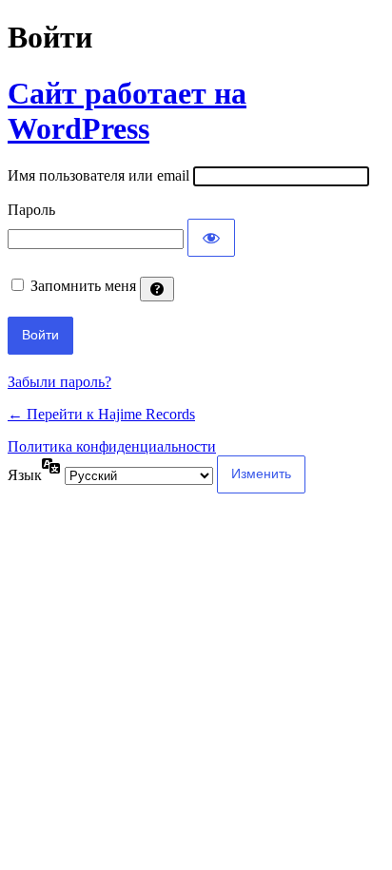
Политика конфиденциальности (112, 446)
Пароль (31, 210)
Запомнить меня (83, 286)
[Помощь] (157, 289)
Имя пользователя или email (98, 175)
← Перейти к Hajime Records (101, 414)
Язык (25, 475)
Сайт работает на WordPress (127, 110)
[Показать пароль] (211, 238)
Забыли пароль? (59, 382)
